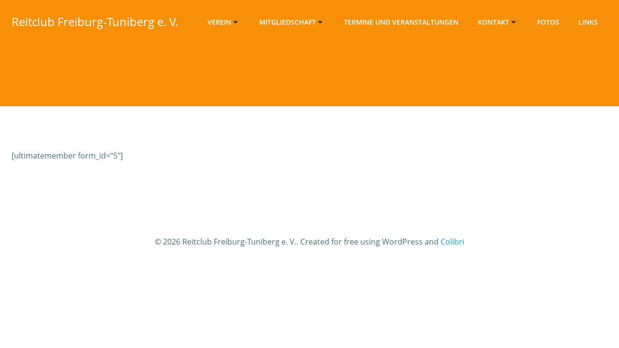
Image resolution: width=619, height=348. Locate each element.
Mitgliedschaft (287, 22)
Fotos (548, 22)
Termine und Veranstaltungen (401, 22)
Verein (219, 22)
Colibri (452, 241)
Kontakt (493, 22)
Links (588, 22)
